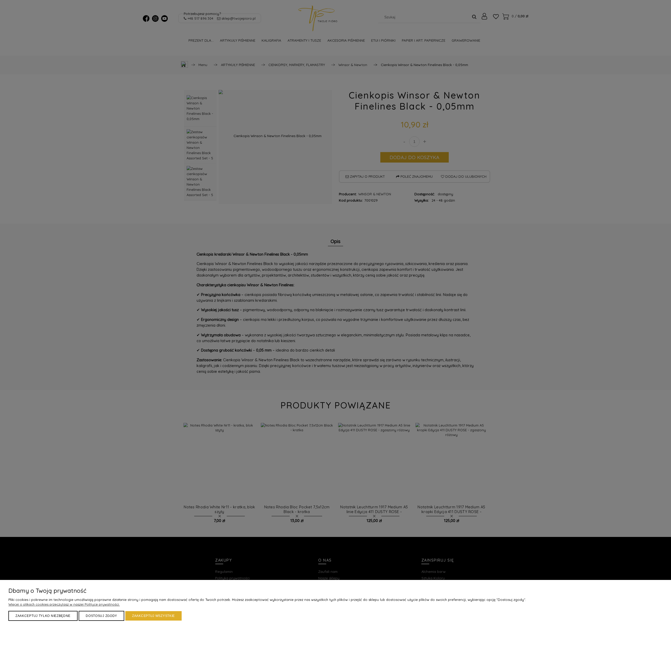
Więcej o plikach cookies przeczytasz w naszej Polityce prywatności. (64, 604)
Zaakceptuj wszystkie (153, 616)
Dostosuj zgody (101, 616)
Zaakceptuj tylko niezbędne (43, 616)
